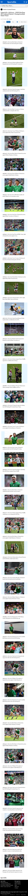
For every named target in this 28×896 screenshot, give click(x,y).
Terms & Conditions (4, 894)
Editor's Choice (22, 22)
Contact (16, 888)
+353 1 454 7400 (7, 886)
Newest (8, 21)
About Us (17, 886)
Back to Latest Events (9, 9)
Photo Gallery (18, 883)
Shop (16, 885)
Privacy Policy (12, 894)
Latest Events (17, 882)
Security (17, 894)
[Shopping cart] (26, 2)
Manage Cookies (23, 894)
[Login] (24, 2)
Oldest (13, 21)
